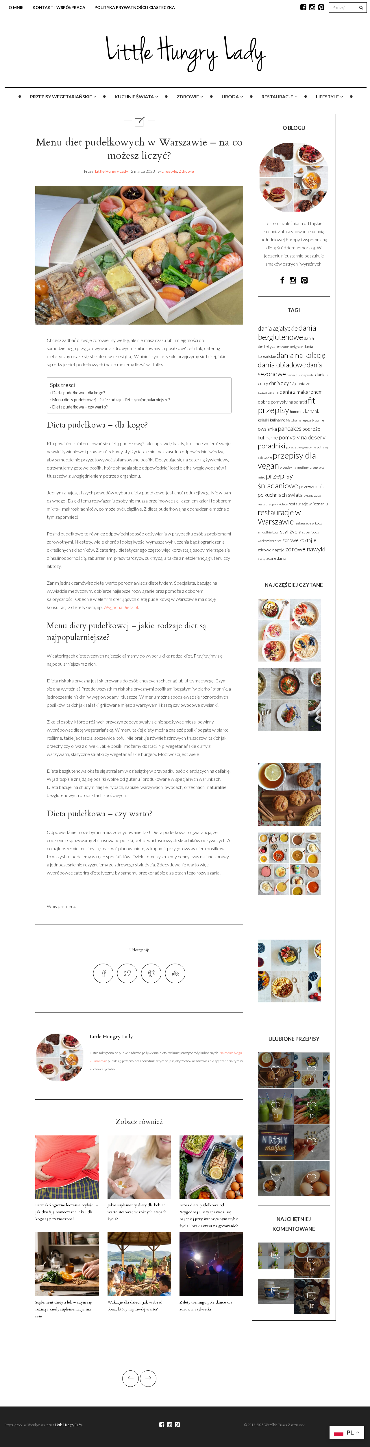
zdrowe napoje (271, 549)
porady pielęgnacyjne (301, 447)
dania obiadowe (282, 364)
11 (311, 1079)
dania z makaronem (301, 392)
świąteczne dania (272, 558)
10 (311, 1115)
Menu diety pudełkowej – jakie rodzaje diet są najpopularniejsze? (111, 399)
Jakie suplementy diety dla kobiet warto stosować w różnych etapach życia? (137, 1212)
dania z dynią (282, 383)
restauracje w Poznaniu (308, 504)
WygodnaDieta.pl (120, 607)
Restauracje (277, 96)
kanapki (313, 411)
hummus (297, 411)
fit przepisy (286, 405)
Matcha (291, 420)
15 (275, 1303)
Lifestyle (327, 96)
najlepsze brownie (311, 420)
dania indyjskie (292, 347)
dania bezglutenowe (287, 332)
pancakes (289, 428)
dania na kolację (301, 355)
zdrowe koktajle (299, 540)
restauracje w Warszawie (279, 517)
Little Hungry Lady (111, 171)
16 (311, 1269)
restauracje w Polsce (273, 504)
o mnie (16, 7)
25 (275, 1268)
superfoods (310, 532)
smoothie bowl (268, 532)
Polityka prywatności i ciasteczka (135, 7)
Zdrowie (188, 96)
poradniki (271, 445)
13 (275, 1079)
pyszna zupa (312, 495)
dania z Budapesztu (300, 375)
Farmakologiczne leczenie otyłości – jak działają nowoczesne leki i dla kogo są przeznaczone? (66, 1212)
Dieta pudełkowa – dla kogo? (78, 392)
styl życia (290, 531)
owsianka (267, 429)
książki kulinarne (271, 420)
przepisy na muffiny (294, 467)
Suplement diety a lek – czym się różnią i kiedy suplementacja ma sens (63, 1309)
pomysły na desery (302, 437)
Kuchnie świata (134, 96)
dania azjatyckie (278, 328)
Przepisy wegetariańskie (61, 96)
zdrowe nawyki (305, 549)
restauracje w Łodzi (309, 523)
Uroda (230, 96)
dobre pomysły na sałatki (282, 401)
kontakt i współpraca (59, 7)
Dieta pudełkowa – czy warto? (80, 406)
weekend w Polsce (270, 541)
